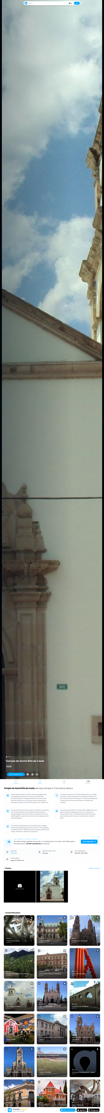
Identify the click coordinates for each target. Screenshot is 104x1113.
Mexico (9, 757)
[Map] (32, 774)
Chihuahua (13, 853)
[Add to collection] (27, 774)
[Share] (37, 774)
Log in (76, 3)
